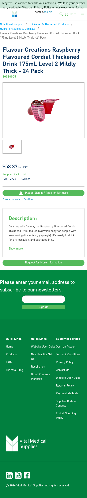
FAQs (9, 362)
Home (9, 347)
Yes (46, 12)
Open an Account (66, 347)
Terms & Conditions (68, 354)
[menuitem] (43, 475)
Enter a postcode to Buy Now (18, 199)
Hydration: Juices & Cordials (17, 29)
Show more (16, 248)
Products (11, 354)
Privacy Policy (64, 362)
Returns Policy (65, 386)
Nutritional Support (11, 24)
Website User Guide (43, 347)
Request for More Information (43, 262)
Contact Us (62, 370)
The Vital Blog (14, 370)
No (50, 12)
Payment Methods (67, 393)
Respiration (38, 367)
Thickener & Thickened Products (49, 24)
